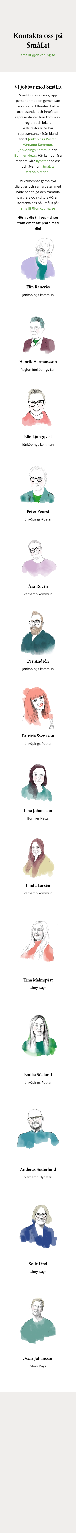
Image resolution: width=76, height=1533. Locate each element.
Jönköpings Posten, (42, 139)
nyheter (42, 161)
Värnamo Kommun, (38, 144)
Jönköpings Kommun (35, 150)
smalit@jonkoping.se (38, 55)
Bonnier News (25, 155)
